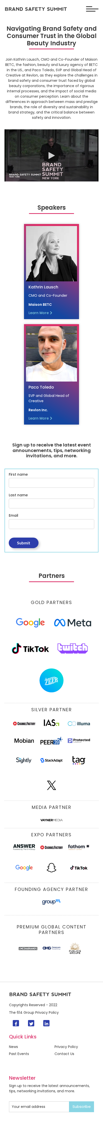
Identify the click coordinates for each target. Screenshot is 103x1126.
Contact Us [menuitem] (64, 1054)
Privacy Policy (47, 1012)
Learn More (38, 313)
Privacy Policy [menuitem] (66, 1046)
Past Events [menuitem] (19, 1054)
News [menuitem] (13, 1046)
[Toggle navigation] (92, 9)
